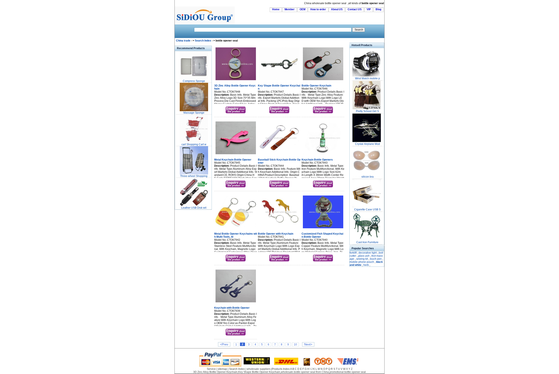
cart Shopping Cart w (193, 144)
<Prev (224, 344)
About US (337, 9)
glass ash (363, 255)
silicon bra (367, 176)
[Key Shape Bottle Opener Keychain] (279, 80)
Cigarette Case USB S (367, 209)
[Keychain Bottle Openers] (323, 154)
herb (366, 265)
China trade (183, 40)
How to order (318, 9)
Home (276, 9)
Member (290, 9)
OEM (302, 9)
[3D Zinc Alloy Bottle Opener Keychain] (235, 80)
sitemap (222, 369)
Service (211, 369)
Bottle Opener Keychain (316, 85)
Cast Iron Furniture (367, 242)
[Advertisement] (188, 276)
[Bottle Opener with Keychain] (279, 228)
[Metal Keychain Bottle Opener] (235, 154)
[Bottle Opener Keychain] (323, 80)
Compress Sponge (194, 81)
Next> (308, 344)
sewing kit (362, 258)
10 (295, 344)
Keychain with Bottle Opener (232, 307)
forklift (353, 252)
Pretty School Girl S (367, 111)
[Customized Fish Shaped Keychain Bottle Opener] (323, 228)
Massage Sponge (193, 112)
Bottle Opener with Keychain (275, 233)
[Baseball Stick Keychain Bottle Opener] (279, 154)
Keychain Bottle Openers (317, 159)
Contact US (355, 9)
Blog (378, 9)
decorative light (368, 252)
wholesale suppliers (259, 369)
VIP (369, 9)
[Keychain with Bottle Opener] (235, 302)
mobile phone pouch (362, 261)
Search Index (203, 40)
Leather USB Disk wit (193, 207)
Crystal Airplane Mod (367, 143)
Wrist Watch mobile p (367, 78)
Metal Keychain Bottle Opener (232, 159)
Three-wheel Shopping (193, 176)
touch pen (376, 258)
